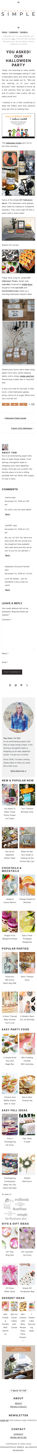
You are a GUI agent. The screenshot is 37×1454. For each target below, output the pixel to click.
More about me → (18, 771)
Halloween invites (14, 143)
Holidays (24, 32)
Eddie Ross (27, 284)
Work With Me (18, 1437)
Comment (7, 619)
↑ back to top (18, 1391)
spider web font (27, 376)
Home (4, 32)
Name (5, 653)
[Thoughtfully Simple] (18, 15)
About (18, 1403)
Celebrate (13, 32)
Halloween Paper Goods (15, 418)
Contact (18, 1434)
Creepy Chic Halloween (21, 428)
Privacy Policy (18, 1407)
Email (5, 662)
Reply (7, 514)
